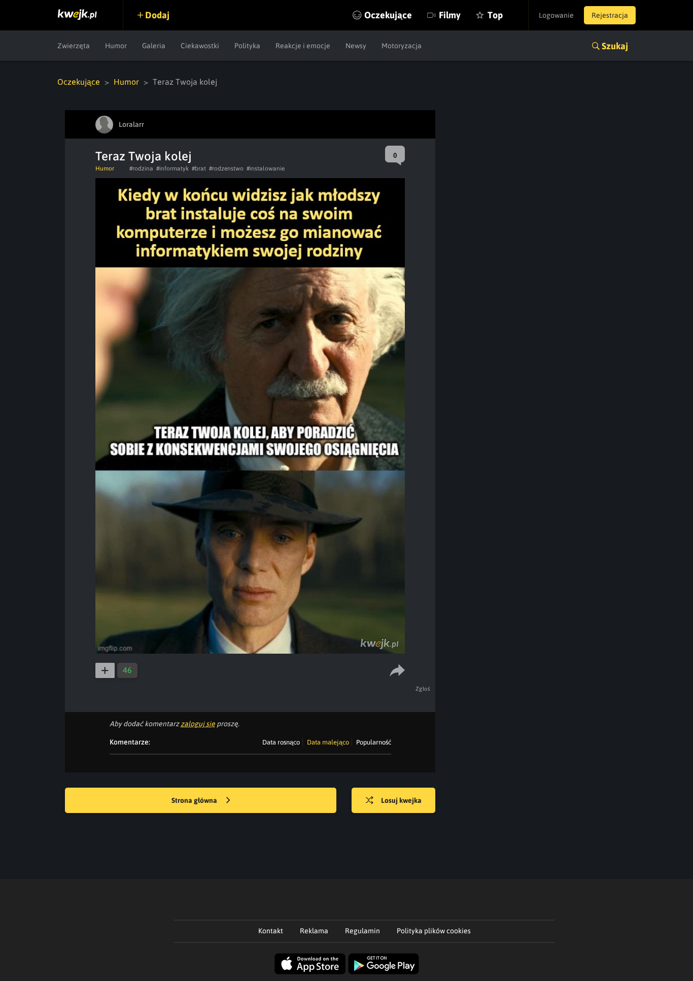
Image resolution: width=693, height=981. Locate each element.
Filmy (450, 15)
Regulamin (362, 931)
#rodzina (141, 168)
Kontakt (270, 931)
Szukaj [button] (615, 46)
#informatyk (172, 168)
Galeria (153, 46)
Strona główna (195, 800)
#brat (199, 168)
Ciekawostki (200, 46)
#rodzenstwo (226, 168)
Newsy (355, 46)
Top (495, 15)
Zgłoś (423, 689)
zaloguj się (198, 724)
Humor (116, 46)
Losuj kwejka (401, 800)
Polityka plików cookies (434, 931)
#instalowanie (266, 168)
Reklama (314, 931)
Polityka (247, 46)
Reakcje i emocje (302, 46)
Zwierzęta (73, 46)
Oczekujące (388, 15)
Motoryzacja (402, 46)
